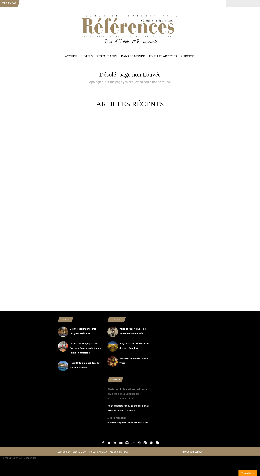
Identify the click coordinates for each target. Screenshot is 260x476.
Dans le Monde (133, 56)
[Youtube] (120, 443)
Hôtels (87, 56)
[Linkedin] (145, 443)
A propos (188, 56)
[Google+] (133, 443)
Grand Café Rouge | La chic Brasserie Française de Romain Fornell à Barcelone (85, 348)
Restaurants (106, 56)
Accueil (71, 56)
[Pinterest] (151, 443)
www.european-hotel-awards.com (128, 422)
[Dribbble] (139, 443)
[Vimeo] (126, 443)
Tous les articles (163, 56)
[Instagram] (157, 443)
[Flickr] (114, 443)
